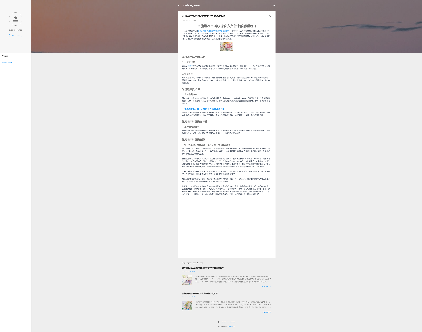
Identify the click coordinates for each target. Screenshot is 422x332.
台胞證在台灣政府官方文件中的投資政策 (200, 293)
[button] (269, 16)
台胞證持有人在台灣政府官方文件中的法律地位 (203, 268)
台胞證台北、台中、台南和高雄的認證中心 (204, 108)
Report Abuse (7, 63)
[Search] (274, 6)
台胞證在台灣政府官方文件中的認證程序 (214, 31)
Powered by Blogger (228, 322)
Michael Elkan (231, 326)
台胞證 (190, 66)
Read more (266, 287)
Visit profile (15, 35)
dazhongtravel (191, 5)
